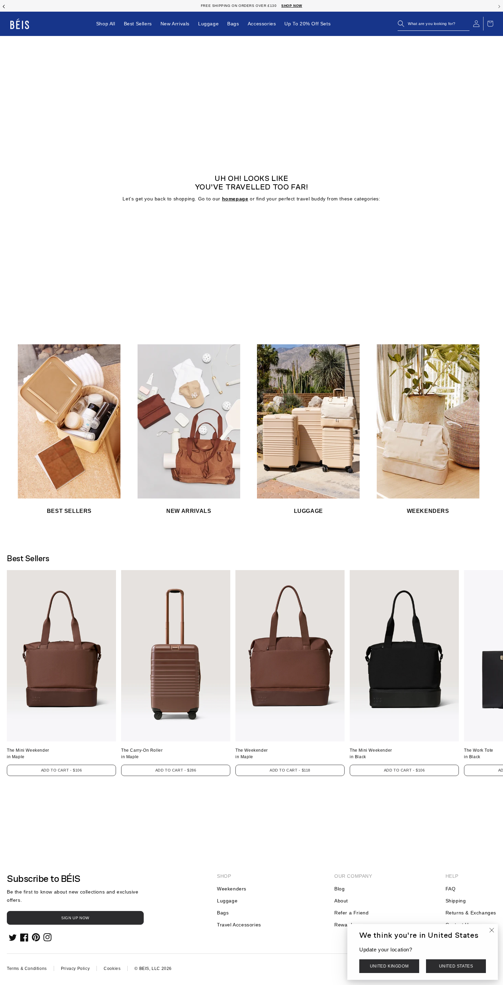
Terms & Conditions (27, 968)
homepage (235, 198)
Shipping (456, 900)
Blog (339, 888)
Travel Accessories (239, 924)
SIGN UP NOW (75, 918)
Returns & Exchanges (471, 912)
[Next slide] (499, 6)
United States (456, 966)
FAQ (451, 888)
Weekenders (231, 888)
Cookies (112, 968)
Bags (223, 912)
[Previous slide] (4, 6)
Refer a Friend (351, 912)
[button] (433, 23)
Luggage (227, 900)
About (341, 900)
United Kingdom (389, 966)
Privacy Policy (75, 968)
